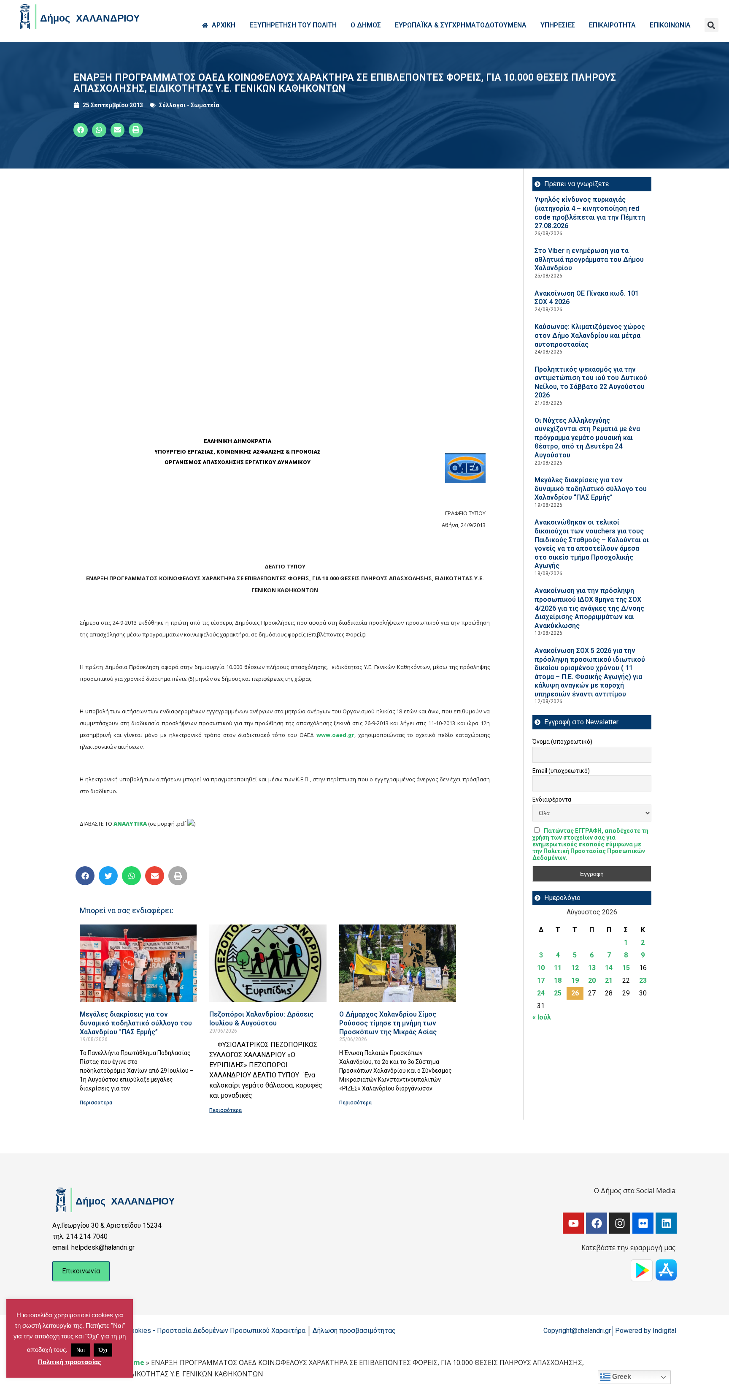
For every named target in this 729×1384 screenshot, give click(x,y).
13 (592, 968)
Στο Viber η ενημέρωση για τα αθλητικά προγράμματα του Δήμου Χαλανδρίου (589, 259)
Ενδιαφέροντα (551, 799)
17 (541, 980)
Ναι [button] (80, 1350)
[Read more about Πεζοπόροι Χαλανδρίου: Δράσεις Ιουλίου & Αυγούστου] (267, 963)
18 (558, 980)
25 (558, 993)
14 (609, 968)
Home (134, 1362)
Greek (620, 1376)
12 (575, 968)
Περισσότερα (96, 1103)
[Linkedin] (666, 1223)
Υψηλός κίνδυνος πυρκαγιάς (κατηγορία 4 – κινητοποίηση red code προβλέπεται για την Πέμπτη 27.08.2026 (590, 213)
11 (558, 968)
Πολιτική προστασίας (69, 1361)
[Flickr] (642, 1223)
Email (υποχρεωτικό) (561, 770)
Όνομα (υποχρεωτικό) (562, 741)
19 (575, 980)
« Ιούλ (541, 1017)
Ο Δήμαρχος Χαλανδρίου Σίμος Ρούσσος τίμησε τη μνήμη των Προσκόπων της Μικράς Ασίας (388, 1023)
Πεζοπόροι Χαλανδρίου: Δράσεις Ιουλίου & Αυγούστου (261, 1018)
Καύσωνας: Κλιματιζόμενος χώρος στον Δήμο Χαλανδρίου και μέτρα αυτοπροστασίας (590, 335)
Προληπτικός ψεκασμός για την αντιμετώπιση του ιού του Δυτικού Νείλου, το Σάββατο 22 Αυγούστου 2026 (591, 382)
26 (575, 993)
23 (643, 980)
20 (592, 980)
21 (609, 980)
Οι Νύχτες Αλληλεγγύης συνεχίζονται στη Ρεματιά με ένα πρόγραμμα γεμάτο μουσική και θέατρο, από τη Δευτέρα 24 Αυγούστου (587, 437)
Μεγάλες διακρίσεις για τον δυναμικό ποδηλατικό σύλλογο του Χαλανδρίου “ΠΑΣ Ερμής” (136, 1023)
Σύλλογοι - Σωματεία (189, 105)
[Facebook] (596, 1223)
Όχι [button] (103, 1350)
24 (541, 993)
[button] (711, 25)
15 (626, 968)
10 (541, 968)
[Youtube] (573, 1223)
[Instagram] (619, 1223)
